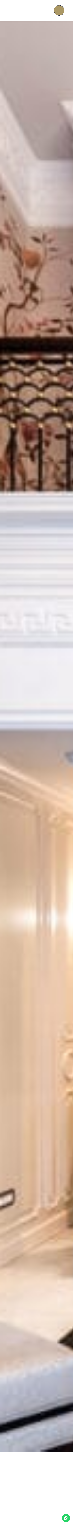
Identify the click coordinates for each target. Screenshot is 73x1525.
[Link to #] (59, 10)
